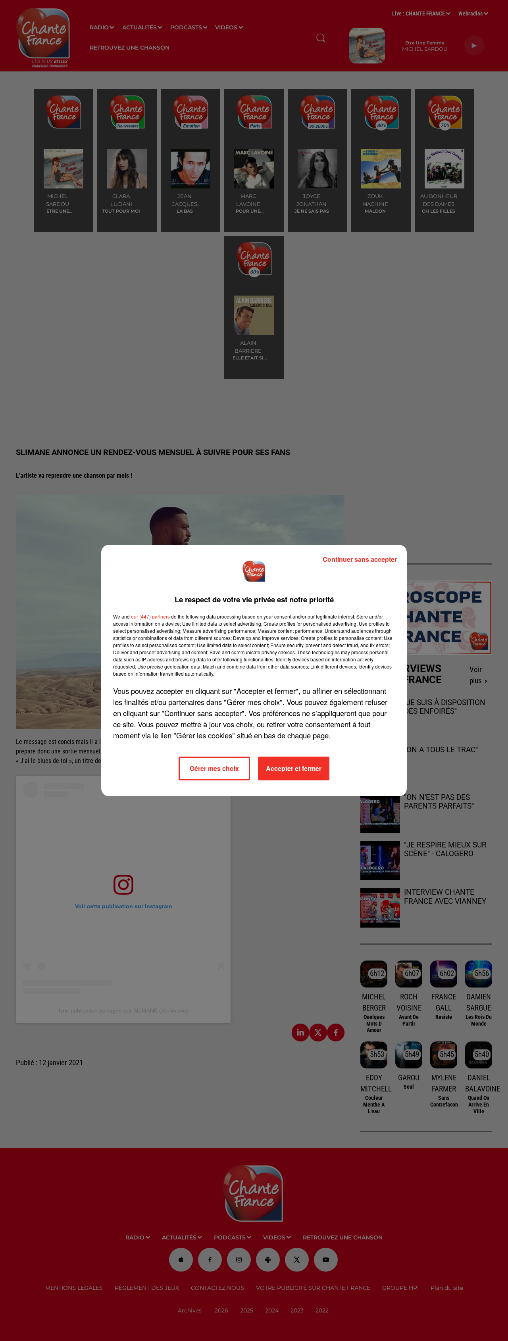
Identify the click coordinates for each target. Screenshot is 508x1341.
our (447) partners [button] (150, 616)
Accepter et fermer (293, 768)
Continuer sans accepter (360, 559)
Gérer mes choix (214, 768)
